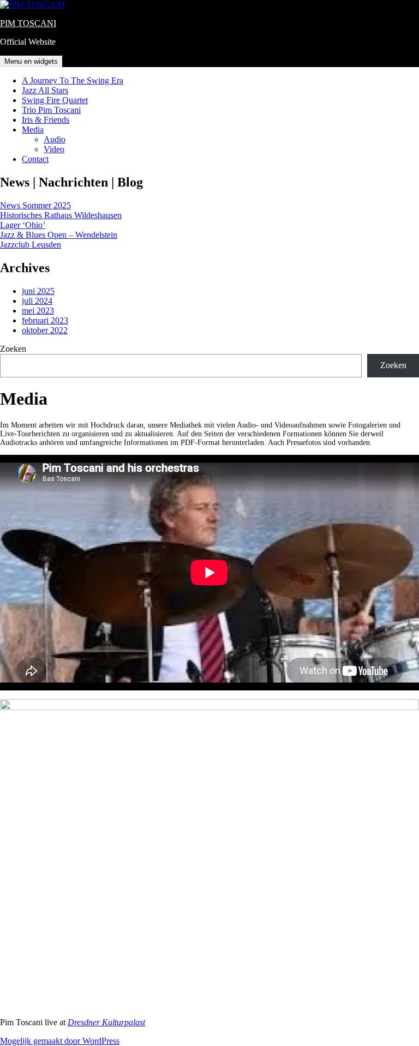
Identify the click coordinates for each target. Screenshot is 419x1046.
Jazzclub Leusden (30, 244)
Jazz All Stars (45, 90)
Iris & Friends (45, 119)
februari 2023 (45, 320)
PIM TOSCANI (28, 23)
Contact (35, 159)
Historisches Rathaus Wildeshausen (61, 215)
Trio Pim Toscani (51, 110)
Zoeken (13, 348)
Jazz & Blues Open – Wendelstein (58, 234)
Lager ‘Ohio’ (22, 225)
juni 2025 (38, 291)
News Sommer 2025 (35, 205)
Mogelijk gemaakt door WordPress (59, 1040)
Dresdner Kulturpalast (106, 1022)
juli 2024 (37, 300)
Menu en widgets (31, 61)
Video (54, 149)
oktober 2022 (45, 330)
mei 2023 (38, 310)
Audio (54, 139)
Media (33, 129)
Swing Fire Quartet (55, 100)
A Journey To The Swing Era (72, 80)
